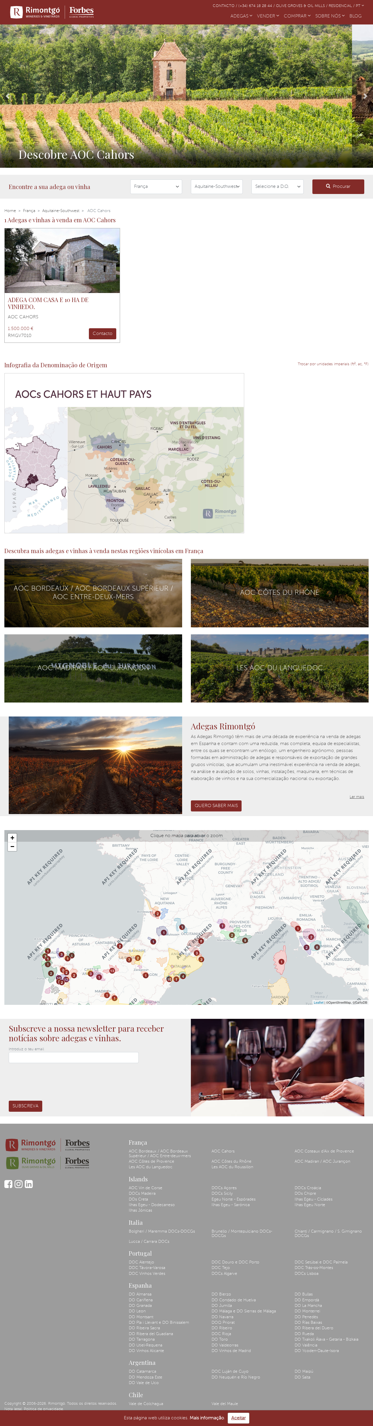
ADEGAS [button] (240, 16)
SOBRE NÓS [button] (328, 16)
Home (10, 211)
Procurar (341, 186)
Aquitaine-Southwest (60, 211)
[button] (7, 96)
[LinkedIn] (29, 1187)
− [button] (12, 846)
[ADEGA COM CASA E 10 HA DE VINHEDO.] (62, 260)
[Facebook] (8, 1187)
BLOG (356, 16)
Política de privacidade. (44, 1409)
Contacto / (225, 6)
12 (59, 978)
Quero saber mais (216, 806)
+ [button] (12, 837)
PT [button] (359, 6)
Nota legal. (13, 1409)
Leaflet (318, 1002)
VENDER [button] (266, 16)
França (29, 211)
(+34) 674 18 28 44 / (257, 6)
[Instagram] (18, 1187)
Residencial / (342, 6)
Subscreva (25, 1106)
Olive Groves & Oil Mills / (302, 6)
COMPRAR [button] (296, 16)
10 (169, 979)
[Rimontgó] (52, 12)
